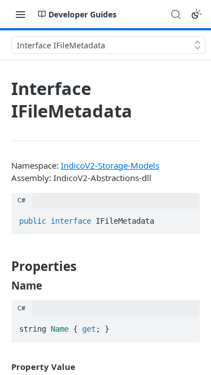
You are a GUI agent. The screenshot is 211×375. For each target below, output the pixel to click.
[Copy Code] (186, 217)
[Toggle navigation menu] (20, 14)
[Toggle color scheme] (196, 14)
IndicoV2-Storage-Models (110, 165)
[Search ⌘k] (176, 14)
